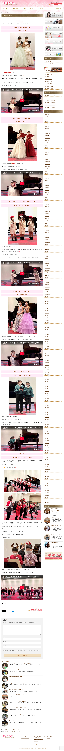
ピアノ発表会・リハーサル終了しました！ (18, 721)
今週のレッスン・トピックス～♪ (16, 669)
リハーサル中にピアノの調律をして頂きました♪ (19, 707)
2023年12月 (47, 183)
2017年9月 (47, 358)
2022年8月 (47, 218)
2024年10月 (47, 166)
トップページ (23, 736)
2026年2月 (47, 128)
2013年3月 (47, 485)
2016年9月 (47, 386)
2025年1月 (47, 159)
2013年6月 (47, 478)
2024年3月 (47, 180)
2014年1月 (47, 462)
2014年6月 (47, 450)
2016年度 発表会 (48, 81)
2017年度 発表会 (48, 79)
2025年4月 (47, 152)
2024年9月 (47, 168)
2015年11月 (47, 410)
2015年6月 (47, 421)
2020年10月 (47, 270)
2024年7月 (47, 173)
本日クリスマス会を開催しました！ (17, 694)
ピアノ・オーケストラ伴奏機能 (16, 714)
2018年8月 (47, 332)
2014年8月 (47, 445)
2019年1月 (47, 320)
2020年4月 (47, 284)
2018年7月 (47, 334)
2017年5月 (47, 367)
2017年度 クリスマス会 (50, 100)
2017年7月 (47, 362)
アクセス (36, 741)
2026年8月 (47, 114)
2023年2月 (47, 206)
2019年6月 (47, 308)
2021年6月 (47, 251)
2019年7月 (47, 306)
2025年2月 (47, 157)
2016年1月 (47, 405)
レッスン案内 (23, 740)
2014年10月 (47, 440)
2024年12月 (47, 161)
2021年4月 (47, 256)
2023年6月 (47, 197)
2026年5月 (47, 121)
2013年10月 (47, 469)
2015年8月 (47, 417)
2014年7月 (47, 447)
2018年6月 (47, 336)
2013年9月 (47, 471)
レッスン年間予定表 (49, 63)
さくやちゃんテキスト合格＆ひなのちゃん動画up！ (20, 663)
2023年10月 (47, 187)
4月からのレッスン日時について (16, 689)
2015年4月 (47, 426)
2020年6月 (47, 280)
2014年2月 (47, 459)
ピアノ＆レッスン (7, 603)
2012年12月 (47, 492)
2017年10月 (47, 355)
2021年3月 (47, 258)
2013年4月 (47, 483)
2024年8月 (47, 171)
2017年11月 (47, 353)
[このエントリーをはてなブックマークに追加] (13, 611)
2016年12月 (47, 379)
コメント (5, 624)
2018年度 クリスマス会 (50, 98)
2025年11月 (47, 135)
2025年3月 (47, 154)
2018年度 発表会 (48, 76)
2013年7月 (47, 476)
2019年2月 (47, 317)
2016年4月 (47, 398)
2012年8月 (47, 502)
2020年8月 (47, 275)
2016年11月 (47, 381)
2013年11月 (47, 466)
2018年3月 (47, 343)
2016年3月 (47, 400)
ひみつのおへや (48, 61)
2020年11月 (47, 268)
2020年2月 (47, 289)
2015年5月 (47, 424)
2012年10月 (47, 497)
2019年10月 (47, 298)
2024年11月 (47, 164)
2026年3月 (47, 126)
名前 (4, 637)
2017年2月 (47, 374)
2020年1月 (47, 291)
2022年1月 (47, 235)
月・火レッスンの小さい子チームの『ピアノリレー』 (21, 683)
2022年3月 (47, 230)
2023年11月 (47, 185)
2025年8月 (47, 142)
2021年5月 (47, 254)
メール (4, 641)
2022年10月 (47, 213)
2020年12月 (47, 265)
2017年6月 (47, 365)
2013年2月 (47, 488)
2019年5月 (47, 310)
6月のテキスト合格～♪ (56, 534)
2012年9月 (47, 499)
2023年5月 (47, 199)
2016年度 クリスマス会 (50, 102)
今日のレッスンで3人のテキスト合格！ (17, 701)
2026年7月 (47, 116)
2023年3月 (47, 204)
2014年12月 (47, 436)
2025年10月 (47, 138)
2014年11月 (47, 438)
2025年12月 (47, 133)
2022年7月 (47, 220)
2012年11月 (47, 495)
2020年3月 (47, 287)
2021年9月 (47, 244)
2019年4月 (47, 313)
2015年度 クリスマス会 (50, 105)
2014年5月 (47, 452)
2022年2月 (47, 232)
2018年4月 (47, 341)
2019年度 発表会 (48, 74)
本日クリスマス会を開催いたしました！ (13, 729)
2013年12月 (47, 464)
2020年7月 (47, 277)
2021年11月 (47, 239)
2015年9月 (47, 414)
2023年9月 (47, 190)
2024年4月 (47, 178)
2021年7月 (47, 249)
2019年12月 (47, 294)
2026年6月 (47, 119)
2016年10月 (47, 384)
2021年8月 (47, 246)
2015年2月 (47, 431)
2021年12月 (47, 237)
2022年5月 (47, 225)
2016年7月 (47, 391)
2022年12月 (47, 211)
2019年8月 (47, 303)
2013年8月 (47, 473)
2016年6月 (47, 393)
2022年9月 (47, 216)
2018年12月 (47, 322)
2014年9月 (47, 443)
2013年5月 (47, 481)
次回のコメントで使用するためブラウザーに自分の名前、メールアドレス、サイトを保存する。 (21, 651)
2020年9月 (47, 272)
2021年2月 (47, 261)
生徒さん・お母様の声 (38, 739)
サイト (4, 645)
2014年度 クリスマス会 (50, 107)
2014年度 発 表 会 (49, 86)
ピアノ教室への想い (25, 738)
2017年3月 (47, 372)
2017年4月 (47, 369)
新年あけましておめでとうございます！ (13, 731)
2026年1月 (47, 131)
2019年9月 (47, 301)
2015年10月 (47, 412)
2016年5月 (47, 395)
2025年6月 (47, 147)
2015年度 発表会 (48, 83)
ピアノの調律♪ (54, 542)
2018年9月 (47, 329)
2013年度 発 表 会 (49, 88)
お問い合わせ (49, 736)
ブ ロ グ (48, 738)
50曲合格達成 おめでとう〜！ (15, 676)
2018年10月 (47, 327)
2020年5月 (47, 282)
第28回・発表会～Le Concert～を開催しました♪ (56, 510)
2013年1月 (47, 490)
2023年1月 (47, 209)
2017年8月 (47, 360)
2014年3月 (47, 457)
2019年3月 (47, 315)
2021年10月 (47, 242)
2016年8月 (47, 388)
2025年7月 (47, 145)
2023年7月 (47, 194)
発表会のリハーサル (55, 518)
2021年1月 (47, 263)
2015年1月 (47, 433)
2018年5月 (47, 339)
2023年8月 (47, 192)
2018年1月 (47, 348)
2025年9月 (47, 140)
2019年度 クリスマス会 (50, 95)
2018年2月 (47, 346)
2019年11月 (47, 296)
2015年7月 (47, 419)
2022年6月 (47, 223)
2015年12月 (47, 407)
